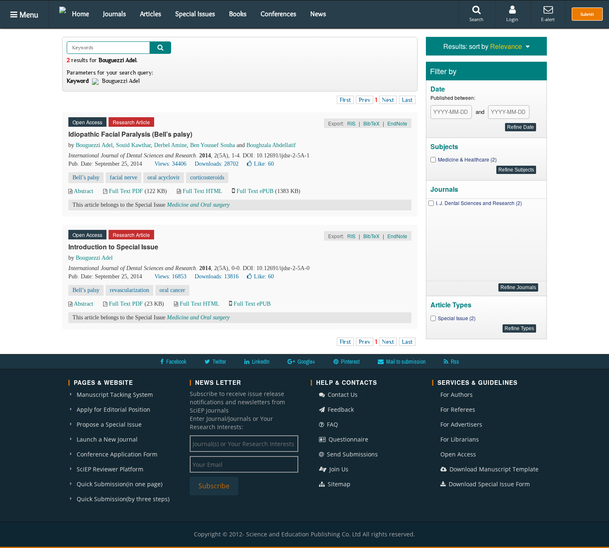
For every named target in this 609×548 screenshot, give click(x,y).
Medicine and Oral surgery (198, 205)
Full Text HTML (202, 191)
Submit (587, 14)
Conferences (278, 14)
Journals (114, 14)
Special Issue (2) (457, 317)
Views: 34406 (170, 164)
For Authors (456, 394)
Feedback (340, 409)
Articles (150, 14)
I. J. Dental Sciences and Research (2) (479, 202)
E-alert (548, 19)
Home (80, 14)
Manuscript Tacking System (115, 394)
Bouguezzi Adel (94, 145)
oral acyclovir (163, 177)
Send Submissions (351, 454)
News (318, 14)
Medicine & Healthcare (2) (467, 159)
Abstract (83, 191)
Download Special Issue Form (488, 484)
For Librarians (459, 439)
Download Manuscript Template (493, 469)
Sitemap (338, 484)
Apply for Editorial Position (113, 409)
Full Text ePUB (255, 191)
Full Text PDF (126, 191)
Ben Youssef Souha (212, 145)
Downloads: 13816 (217, 276)
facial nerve (123, 177)
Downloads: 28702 (217, 164)
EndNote (397, 123)
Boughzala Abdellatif (271, 145)
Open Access (458, 454)
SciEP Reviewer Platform (110, 469)
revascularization (129, 290)
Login (512, 19)
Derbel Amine (170, 145)
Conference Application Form (117, 454)
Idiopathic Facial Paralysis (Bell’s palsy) (130, 134)
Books (238, 14)
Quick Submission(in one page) (119, 484)
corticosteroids (207, 177)
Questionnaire (347, 439)
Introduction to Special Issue (113, 246)
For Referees (457, 409)
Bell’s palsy (85, 177)
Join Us (338, 469)
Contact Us (342, 394)
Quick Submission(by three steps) (123, 499)
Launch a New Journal (107, 439)
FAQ (331, 424)
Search (476, 19)
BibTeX (371, 123)
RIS (351, 123)
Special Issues (195, 14)
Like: (264, 164)
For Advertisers (461, 424)
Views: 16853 (170, 276)
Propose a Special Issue (109, 424)
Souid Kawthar (133, 145)
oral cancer (172, 290)
